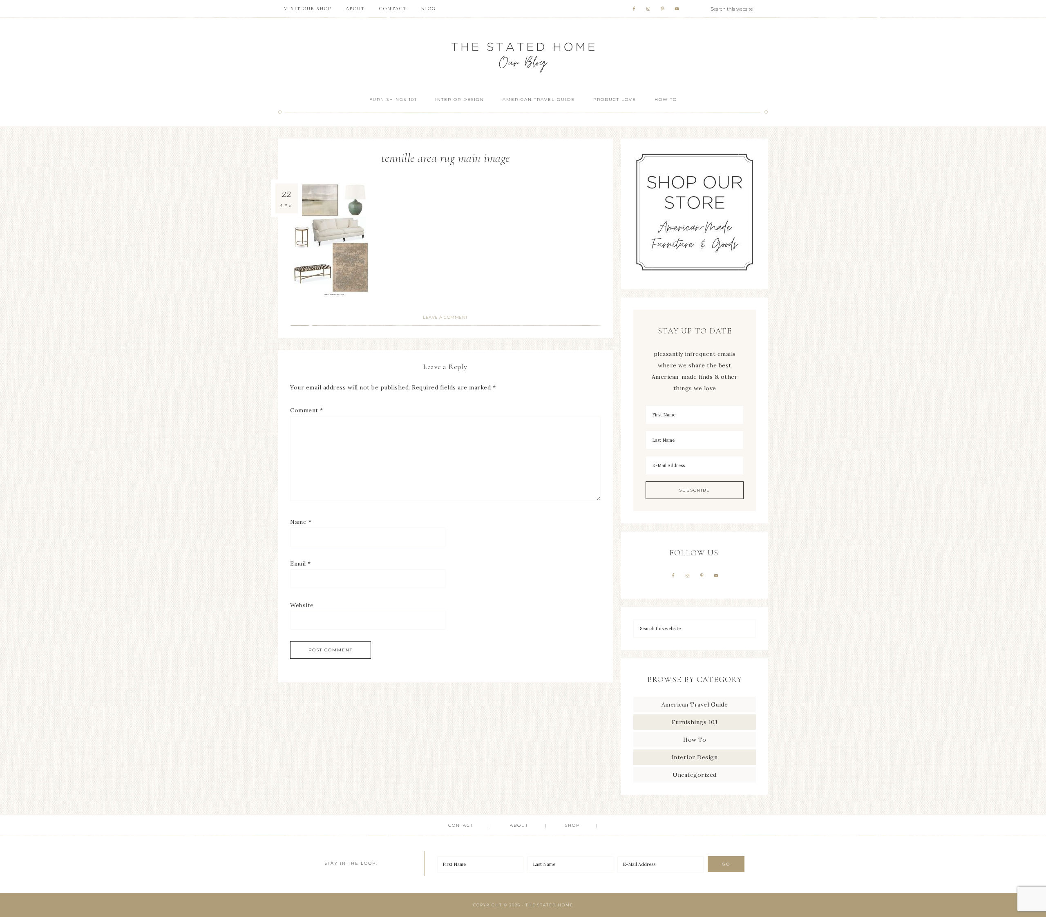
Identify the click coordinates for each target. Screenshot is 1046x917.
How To (694, 739)
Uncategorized (695, 774)
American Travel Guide (695, 704)
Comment (306, 410)
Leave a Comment (445, 317)
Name (300, 522)
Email (300, 563)
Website (302, 605)
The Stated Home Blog (523, 53)
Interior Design (695, 757)
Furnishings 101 (695, 722)
